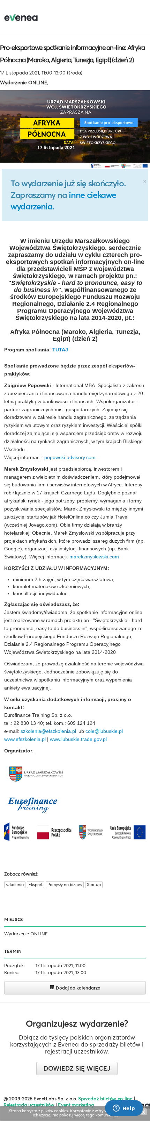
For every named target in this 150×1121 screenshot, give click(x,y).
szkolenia (15, 884)
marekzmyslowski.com (94, 556)
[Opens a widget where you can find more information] (124, 1109)
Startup (94, 884)
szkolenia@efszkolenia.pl (48, 731)
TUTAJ (60, 349)
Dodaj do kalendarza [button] (77, 988)
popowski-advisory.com (70, 457)
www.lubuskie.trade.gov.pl (78, 739)
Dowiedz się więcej (77, 1068)
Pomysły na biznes (64, 884)
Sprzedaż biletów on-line (105, 1098)
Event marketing (76, 1105)
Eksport (36, 884)
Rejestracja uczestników (28, 1105)
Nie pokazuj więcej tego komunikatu (84, 1115)
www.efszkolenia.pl (25, 739)
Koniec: (11, 972)
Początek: (14, 965)
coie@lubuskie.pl (104, 731)
